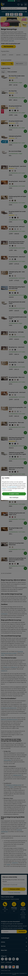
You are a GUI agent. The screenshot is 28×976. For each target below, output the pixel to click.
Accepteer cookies (14, 493)
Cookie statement (12, 486)
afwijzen (4, 488)
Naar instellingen (14, 497)
